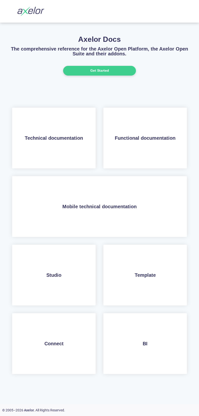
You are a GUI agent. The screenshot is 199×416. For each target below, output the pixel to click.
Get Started (99, 70)
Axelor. (29, 410)
